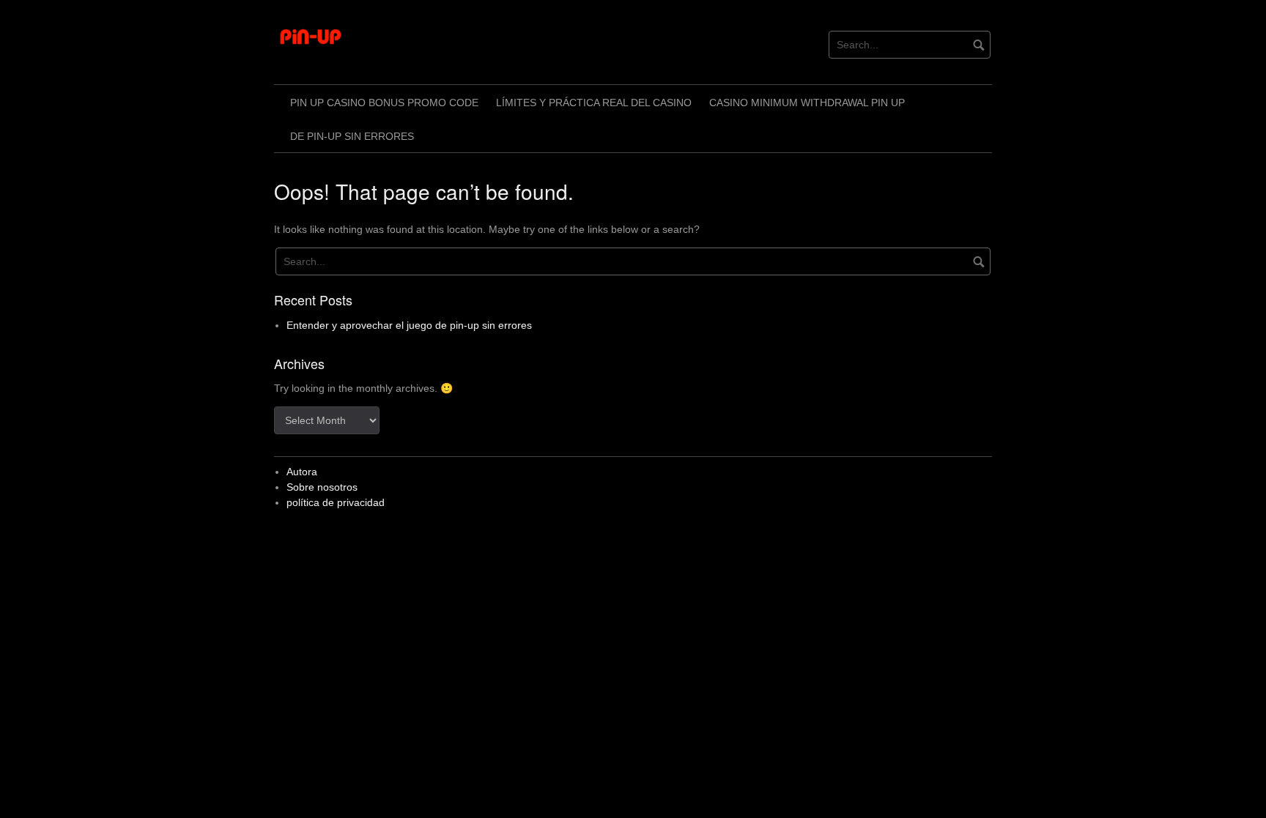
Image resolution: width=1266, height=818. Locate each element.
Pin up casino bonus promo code (384, 102)
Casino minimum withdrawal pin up (807, 102)
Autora (301, 471)
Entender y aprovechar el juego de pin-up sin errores (409, 325)
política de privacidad (335, 502)
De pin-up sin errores (352, 136)
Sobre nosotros (322, 487)
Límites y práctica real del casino (594, 102)
